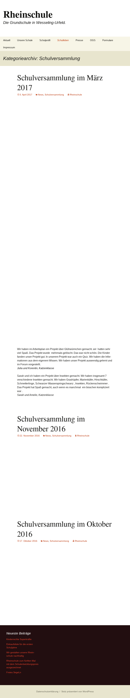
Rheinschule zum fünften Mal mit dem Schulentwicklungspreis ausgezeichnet (22, 664)
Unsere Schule (24, 40)
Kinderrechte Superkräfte (19, 639)
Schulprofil (44, 40)
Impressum (9, 47)
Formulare (107, 40)
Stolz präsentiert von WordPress (77, 691)
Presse (79, 40)
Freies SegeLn (13, 672)
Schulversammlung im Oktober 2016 (64, 528)
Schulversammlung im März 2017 (60, 82)
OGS (92, 40)
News (40, 94)
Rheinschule (76, 94)
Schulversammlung (54, 94)
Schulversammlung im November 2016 (51, 423)
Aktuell (6, 40)
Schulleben (63, 40)
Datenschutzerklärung (47, 691)
